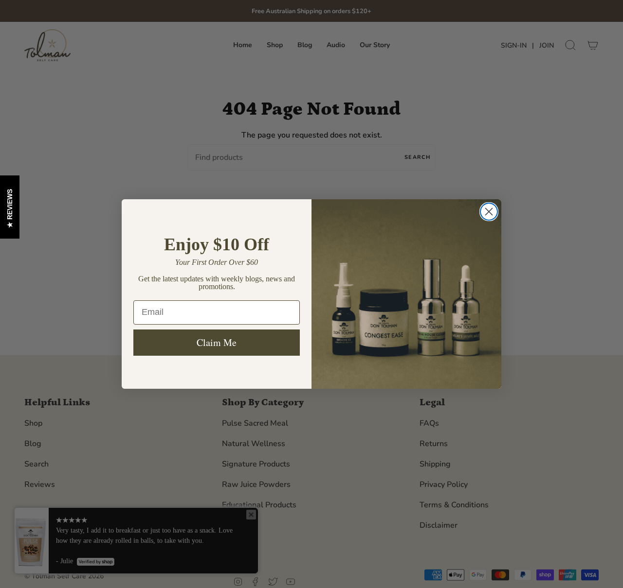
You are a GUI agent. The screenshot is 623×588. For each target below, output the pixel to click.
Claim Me (217, 342)
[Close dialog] (488, 211)
